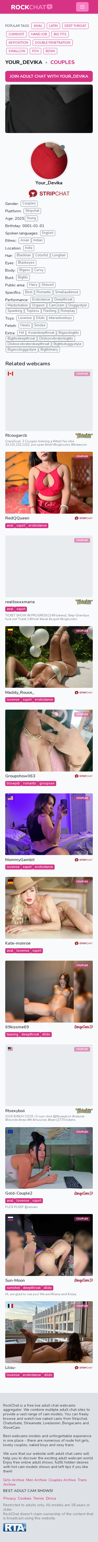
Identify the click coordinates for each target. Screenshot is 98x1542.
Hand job (39, 34)
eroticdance (37, 525)
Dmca (51, 1498)
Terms (38, 1498)
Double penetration (52, 43)
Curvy (38, 270)
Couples (62, 62)
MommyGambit (19, 859)
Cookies (24, 1498)
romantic (29, 783)
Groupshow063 (20, 776)
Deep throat (75, 26)
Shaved (48, 284)
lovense (13, 699)
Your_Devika (49, 183)
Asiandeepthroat (41, 332)
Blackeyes (26, 262)
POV (35, 51)
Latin (53, 26)
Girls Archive (13, 1479)
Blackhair (24, 255)
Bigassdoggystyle (22, 349)
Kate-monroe (18, 943)
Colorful (41, 255)
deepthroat (30, 1034)
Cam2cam (56, 305)
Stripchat (32, 210)
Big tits (60, 34)
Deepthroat (63, 299)
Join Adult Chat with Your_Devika (49, 76)
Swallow (17, 51)
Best (28, 292)
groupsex (47, 783)
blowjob (13, 783)
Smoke (39, 325)
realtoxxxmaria (20, 602)
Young (31, 218)
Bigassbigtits (69, 332)
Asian (24, 240)
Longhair (59, 255)
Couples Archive (62, 1479)
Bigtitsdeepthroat (21, 338)
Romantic (44, 292)
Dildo (40, 318)
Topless (32, 310)
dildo (46, 1034)
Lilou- (10, 1367)
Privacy (9, 1498)
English (47, 232)
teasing (12, 1034)
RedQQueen (17, 518)
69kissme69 (17, 1027)
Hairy (33, 284)
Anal (38, 26)
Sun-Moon (15, 1280)
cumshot (13, 1287)
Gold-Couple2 (18, 1193)
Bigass (24, 270)
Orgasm (38, 305)
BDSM (50, 51)
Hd (21, 332)
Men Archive (36, 1479)
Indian (38, 240)
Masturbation (18, 305)
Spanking (15, 310)
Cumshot (16, 34)
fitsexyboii (15, 1110)
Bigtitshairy (49, 349)
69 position (18, 43)
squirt (20, 525)
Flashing (49, 310)
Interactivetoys (60, 318)
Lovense (25, 318)
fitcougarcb (16, 435)
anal (10, 525)
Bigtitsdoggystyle (68, 344)
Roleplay (68, 310)
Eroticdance (41, 299)
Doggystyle (77, 305)
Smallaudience (66, 292)
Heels (25, 325)
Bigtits (23, 277)
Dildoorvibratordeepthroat (28, 344)
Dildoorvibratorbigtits (56, 338)
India (28, 247)
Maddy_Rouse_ (19, 692)
